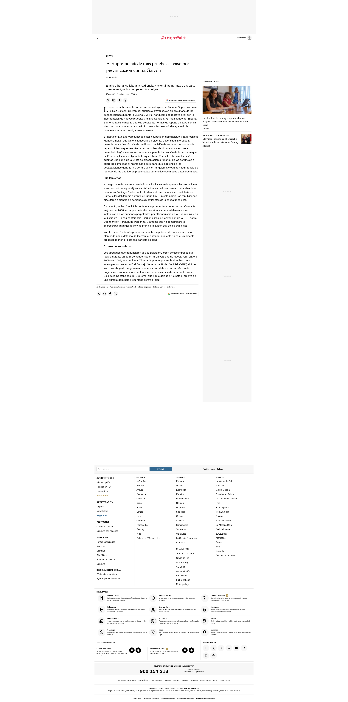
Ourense (140, 520)
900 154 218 (154, 671)
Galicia (179, 485)
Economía (181, 490)
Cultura (179, 516)
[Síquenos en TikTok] (244, 648)
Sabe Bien (221, 485)
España (180, 494)
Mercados (221, 538)
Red (218, 503)
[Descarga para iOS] (132, 650)
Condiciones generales (185, 698)
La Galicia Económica (186, 538)
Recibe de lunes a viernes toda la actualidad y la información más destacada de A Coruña (179, 620)
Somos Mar (181, 529)
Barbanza (141, 494)
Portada (180, 481)
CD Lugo (180, 567)
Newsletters (102, 511)
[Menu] (98, 37)
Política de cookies (168, 698)
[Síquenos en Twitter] (213, 648)
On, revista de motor (225, 555)
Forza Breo (181, 575)
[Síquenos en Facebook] (206, 648)
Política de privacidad (151, 698)
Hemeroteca (102, 491)
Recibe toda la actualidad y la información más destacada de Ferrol (231, 620)
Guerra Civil (131, 287)
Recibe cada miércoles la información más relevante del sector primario (177, 609)
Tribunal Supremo (144, 287)
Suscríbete (102, 495)
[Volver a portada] (174, 37)
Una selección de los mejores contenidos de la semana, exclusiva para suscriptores (229, 598)
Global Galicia (223, 490)
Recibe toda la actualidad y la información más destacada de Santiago (127, 632)
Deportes (180, 507)
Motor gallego (182, 584)
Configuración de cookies (205, 698)
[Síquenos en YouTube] (236, 648)
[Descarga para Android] (138, 650)
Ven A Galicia (222, 512)
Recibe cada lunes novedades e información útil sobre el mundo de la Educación (126, 609)
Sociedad (180, 512)
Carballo (140, 498)
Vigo (138, 534)
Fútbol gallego (183, 580)
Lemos (139, 512)
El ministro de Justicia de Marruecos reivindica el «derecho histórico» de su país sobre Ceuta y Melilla (221, 140)
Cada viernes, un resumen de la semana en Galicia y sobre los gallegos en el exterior (127, 620)
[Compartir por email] (113, 100)
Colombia (170, 287)
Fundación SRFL (144, 680)
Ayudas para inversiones (108, 578)
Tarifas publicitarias (106, 542)
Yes (218, 546)
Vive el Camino (223, 520)
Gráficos (180, 520)
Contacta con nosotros (107, 531)
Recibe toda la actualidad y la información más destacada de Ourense (231, 632)
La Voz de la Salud (225, 481)
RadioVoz (168, 680)
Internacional (182, 498)
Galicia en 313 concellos (148, 538)
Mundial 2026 (182, 549)
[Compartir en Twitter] (125, 100)
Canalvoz (185, 680)
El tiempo (180, 542)
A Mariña (140, 485)
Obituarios (181, 534)
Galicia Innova (223, 529)
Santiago (140, 529)
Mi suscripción (103, 482)
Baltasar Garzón (159, 287)
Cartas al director (105, 526)
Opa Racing (182, 562)
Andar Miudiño (183, 571)
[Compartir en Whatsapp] (108, 100)
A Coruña (141, 481)
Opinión (180, 503)
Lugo (138, 516)
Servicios (101, 546)
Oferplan (101, 550)
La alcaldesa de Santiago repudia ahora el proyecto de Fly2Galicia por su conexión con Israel (226, 121)
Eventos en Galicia (106, 559)
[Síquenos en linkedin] (229, 648)
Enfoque (220, 516)
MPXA (215, 680)
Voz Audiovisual (157, 680)
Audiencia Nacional (117, 287)
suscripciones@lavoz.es (194, 672)
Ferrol (139, 507)
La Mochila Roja (224, 525)
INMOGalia (102, 555)
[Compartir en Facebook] (119, 100)
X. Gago (206, 128)
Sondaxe (176, 680)
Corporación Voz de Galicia (127, 680)
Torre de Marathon (185, 553)
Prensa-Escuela (205, 680)
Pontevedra (142, 525)
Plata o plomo (222, 507)
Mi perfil (100, 506)
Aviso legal (137, 698)
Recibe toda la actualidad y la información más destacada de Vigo (179, 632)
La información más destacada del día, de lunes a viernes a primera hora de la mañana (127, 598)
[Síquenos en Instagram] (221, 648)
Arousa (139, 490)
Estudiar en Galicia (225, 494)
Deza (139, 503)
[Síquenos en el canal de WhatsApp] (206, 655)
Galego (220, 469)
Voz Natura (194, 680)
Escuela (220, 551)
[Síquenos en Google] (213, 655)
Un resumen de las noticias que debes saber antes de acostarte (177, 598)
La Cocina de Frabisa (226, 498)
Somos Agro (182, 525)
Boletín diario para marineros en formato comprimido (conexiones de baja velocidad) (228, 609)
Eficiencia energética (107, 574)
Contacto (101, 564)
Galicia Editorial (225, 680)
